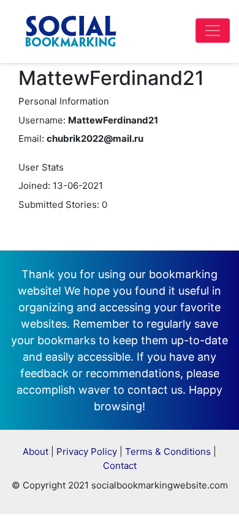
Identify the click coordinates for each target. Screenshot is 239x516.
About (35, 451)
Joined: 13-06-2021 (60, 185)
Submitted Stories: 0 (62, 204)
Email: (31, 138)
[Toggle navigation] (212, 30)
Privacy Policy (86, 451)
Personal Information (63, 101)
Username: (42, 120)
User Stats (41, 167)
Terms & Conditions (168, 451)
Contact (120, 465)
